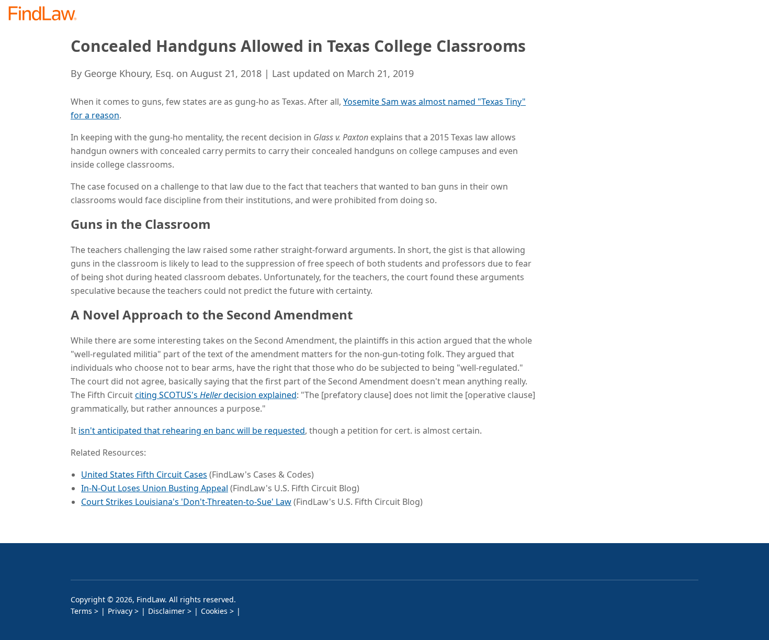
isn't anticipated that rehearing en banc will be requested (191, 430)
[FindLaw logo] (46, 14)
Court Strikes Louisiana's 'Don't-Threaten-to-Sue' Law (186, 501)
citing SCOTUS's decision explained (216, 395)
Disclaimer (166, 611)
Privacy (120, 611)
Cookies (214, 611)
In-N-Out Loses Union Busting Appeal (154, 488)
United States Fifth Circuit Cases (144, 474)
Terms (81, 611)
